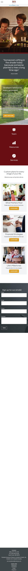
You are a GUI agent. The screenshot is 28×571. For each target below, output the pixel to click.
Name (2, 292)
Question (3, 316)
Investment (14, 566)
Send (4, 327)
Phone (2, 308)
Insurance (14, 569)
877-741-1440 (15, 552)
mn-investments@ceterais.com (14, 561)
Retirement (14, 565)
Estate (14, 568)
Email (2, 300)
